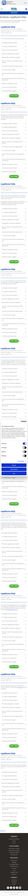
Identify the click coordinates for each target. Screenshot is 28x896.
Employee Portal (14, 872)
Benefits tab (20, 687)
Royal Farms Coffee (14, 852)
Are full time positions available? (9, 91)
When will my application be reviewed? (10, 53)
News (14, 870)
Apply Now (14, 96)
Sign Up (14, 841)
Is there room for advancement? (9, 87)
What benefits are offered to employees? (11, 57)
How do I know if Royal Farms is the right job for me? (13, 74)
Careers (14, 884)
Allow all (14, 465)
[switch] (25, 448)
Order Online (14, 860)
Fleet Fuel (14, 874)
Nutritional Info (14, 854)
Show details (21, 461)
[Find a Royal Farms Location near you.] (26, 9)
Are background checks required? (9, 42)
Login (14, 843)
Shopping (14, 862)
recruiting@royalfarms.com (12, 609)
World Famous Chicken (14, 848)
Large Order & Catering (14, 850)
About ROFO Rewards (14, 839)
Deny (14, 473)
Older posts (2, 830)
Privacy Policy (13, 892)
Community (14, 882)
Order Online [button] (14, 12)
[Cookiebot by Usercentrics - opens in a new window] (21, 421)
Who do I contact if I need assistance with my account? (12, 61)
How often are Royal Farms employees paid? (12, 66)
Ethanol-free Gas (14, 866)
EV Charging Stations (14, 864)
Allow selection (14, 469)
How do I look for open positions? (10, 50)
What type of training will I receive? (10, 83)
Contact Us (14, 880)
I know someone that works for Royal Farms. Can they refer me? (13, 79)
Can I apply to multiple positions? (9, 46)
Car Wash (14, 868)
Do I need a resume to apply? (8, 69)
